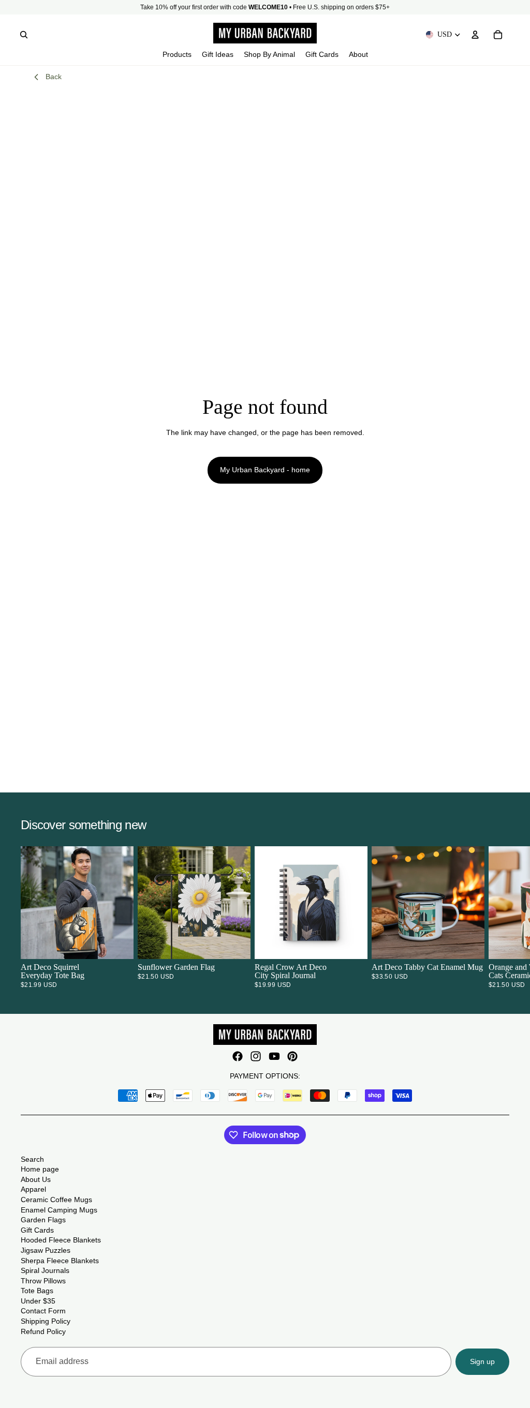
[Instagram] (255, 1056)
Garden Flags (43, 1220)
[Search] (23, 34)
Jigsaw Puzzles (45, 1250)
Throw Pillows (43, 1281)
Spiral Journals (45, 1270)
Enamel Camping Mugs (59, 1210)
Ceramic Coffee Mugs (56, 1199)
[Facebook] (237, 1056)
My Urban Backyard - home (265, 470)
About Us (36, 1179)
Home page (40, 1169)
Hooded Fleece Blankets (61, 1240)
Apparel (33, 1189)
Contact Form (43, 1311)
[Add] (234, 943)
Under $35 (38, 1301)
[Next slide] (496, 917)
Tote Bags (37, 1290)
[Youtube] (274, 1056)
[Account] (475, 34)
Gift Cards (37, 1230)
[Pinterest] (292, 1056)
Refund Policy (43, 1331)
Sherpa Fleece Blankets (60, 1260)
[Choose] (117, 943)
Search (32, 1159)
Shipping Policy (45, 1321)
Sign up (482, 1361)
